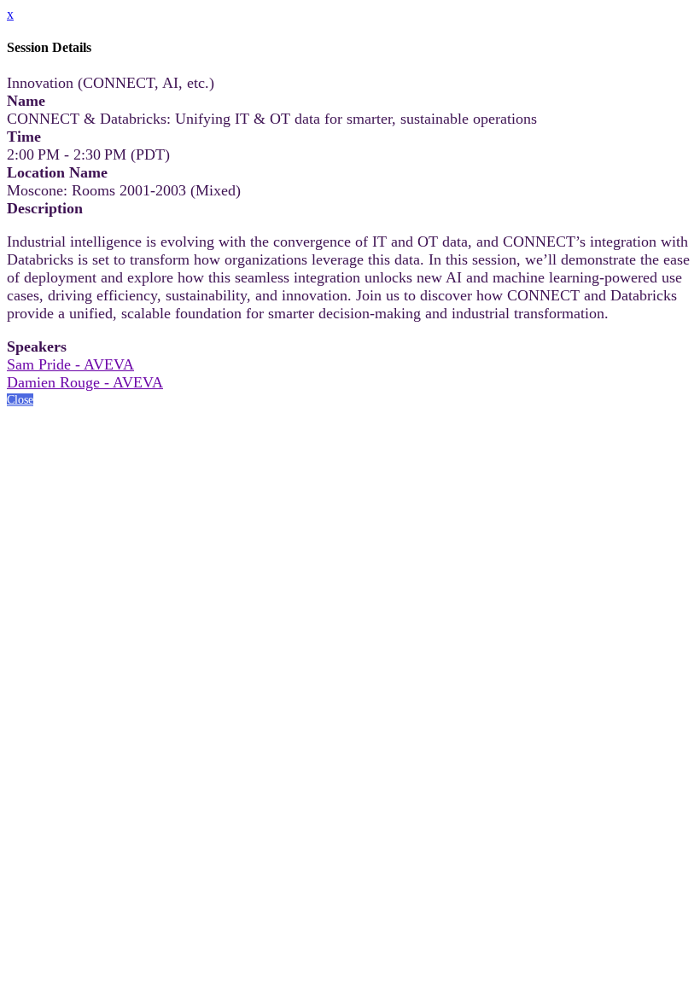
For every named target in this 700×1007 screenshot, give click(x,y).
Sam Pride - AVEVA (70, 364)
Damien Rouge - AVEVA (85, 382)
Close (20, 399)
